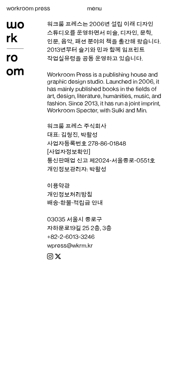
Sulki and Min (129, 110)
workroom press (28, 8)
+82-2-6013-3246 (71, 237)
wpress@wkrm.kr (70, 245)
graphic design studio (75, 81)
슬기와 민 (90, 50)
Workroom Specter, (73, 110)
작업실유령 (61, 58)
